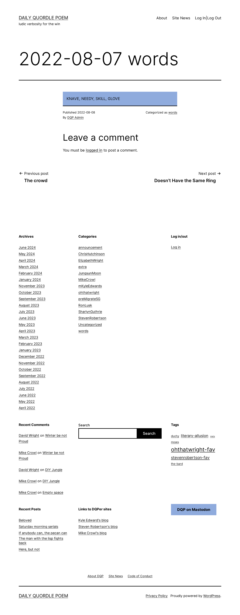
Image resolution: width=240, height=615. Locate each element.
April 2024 (27, 260)
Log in (176, 247)
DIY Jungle (53, 470)
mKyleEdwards (90, 286)
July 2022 (26, 388)
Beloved (25, 520)
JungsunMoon (89, 273)
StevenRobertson (92, 318)
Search (84, 425)
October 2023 (30, 292)
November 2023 (32, 286)
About (161, 18)
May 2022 (27, 401)
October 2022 (30, 369)
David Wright (29, 435)
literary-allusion (194, 435)
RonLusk (85, 305)
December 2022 (31, 356)
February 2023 (30, 344)
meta (212, 436)
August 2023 (29, 305)
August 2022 (29, 382)
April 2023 (27, 331)
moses (175, 442)
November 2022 (32, 363)
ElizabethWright (90, 260)
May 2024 (27, 254)
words (172, 112)
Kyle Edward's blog (93, 520)
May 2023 (27, 325)
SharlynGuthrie (90, 312)
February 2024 (30, 273)
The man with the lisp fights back (41, 540)
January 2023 (30, 350)
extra (82, 267)
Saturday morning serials (38, 527)
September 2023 (32, 299)
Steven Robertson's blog (98, 527)
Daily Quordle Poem (43, 17)
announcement (90, 247)
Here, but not (29, 549)
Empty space (53, 492)
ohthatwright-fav (193, 449)
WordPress (211, 596)
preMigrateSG (89, 299)
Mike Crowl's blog (92, 533)
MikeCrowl (86, 280)
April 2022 (27, 408)
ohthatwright (88, 292)
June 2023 (27, 318)
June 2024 (27, 247)
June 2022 (27, 395)
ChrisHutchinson (91, 254)
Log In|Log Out (208, 18)
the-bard (177, 464)
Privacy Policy (157, 596)
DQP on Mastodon (193, 509)
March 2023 (28, 337)
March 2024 (28, 267)
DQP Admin (75, 117)
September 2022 (32, 376)
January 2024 (30, 280)
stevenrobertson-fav (190, 457)
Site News (181, 18)
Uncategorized (90, 325)
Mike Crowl (28, 453)
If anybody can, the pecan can (43, 533)
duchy (175, 436)
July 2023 (26, 312)
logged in (94, 150)
